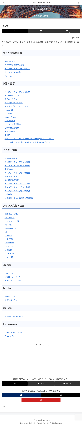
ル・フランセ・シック (14, 103)
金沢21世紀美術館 (12, 180)
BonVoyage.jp (10, 228)
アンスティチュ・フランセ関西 (17, 173)
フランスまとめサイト (41, 2)
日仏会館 (8, 194)
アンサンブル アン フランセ (16, 106)
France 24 (9, 110)
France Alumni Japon (13, 332)
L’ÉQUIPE (9, 257)
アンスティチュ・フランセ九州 (17, 183)
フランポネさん (11, 300)
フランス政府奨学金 (13, 124)
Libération (9, 243)
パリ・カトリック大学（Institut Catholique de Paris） (28, 142)
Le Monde (8, 235)
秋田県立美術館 (11, 158)
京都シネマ (9, 169)
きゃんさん (9, 336)
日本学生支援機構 (12, 128)
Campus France (10, 117)
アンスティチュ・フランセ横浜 (17, 191)
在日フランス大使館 (13, 72)
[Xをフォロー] (60, 395)
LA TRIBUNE (9, 253)
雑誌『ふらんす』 (12, 214)
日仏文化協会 (10, 61)
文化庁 (7, 135)
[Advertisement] (41, 360)
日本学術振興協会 (12, 131)
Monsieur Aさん (11, 296)
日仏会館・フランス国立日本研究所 (19, 198)
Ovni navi (9, 76)
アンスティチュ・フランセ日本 (17, 69)
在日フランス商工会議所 (14, 65)
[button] (41, 31)
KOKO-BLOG (9, 273)
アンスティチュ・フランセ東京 (17, 162)
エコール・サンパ (12, 95)
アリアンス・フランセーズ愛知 (17, 165)
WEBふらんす (9, 217)
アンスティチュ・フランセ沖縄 (17, 187)
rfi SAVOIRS (9, 113)
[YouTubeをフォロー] (41, 400)
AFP (6, 232)
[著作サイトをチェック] (21, 395)
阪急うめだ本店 (11, 176)
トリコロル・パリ (12, 221)
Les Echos (9, 246)
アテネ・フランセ (12, 99)
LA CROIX (8, 250)
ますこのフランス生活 (14, 280)
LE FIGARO (9, 239)
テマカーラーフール (13, 277)
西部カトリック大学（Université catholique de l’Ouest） (29, 139)
